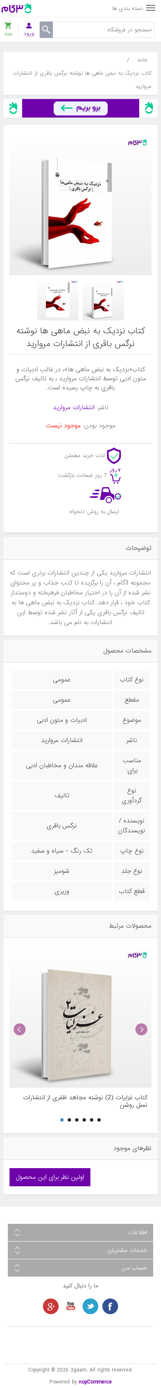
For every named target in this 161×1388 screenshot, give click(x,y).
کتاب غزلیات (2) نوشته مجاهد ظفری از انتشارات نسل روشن (85, 1101)
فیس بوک (110, 1306)
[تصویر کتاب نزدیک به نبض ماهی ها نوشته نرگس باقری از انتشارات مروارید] (103, 299)
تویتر (90, 1306)
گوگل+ (51, 1306)
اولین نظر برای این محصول (50, 1177)
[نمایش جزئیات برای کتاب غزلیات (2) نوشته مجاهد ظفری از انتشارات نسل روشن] (80, 1017)
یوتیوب (70, 1306)
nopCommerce (95, 1382)
